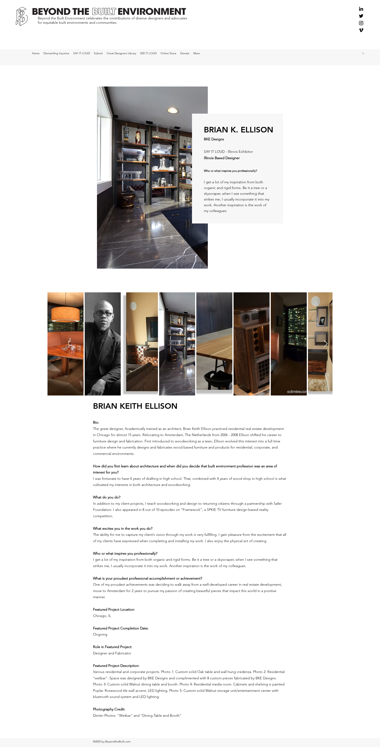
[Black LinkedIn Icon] (361, 9)
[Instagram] (361, 23)
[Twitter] (361, 16)
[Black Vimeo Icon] (361, 30)
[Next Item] (325, 344)
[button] (363, 53)
